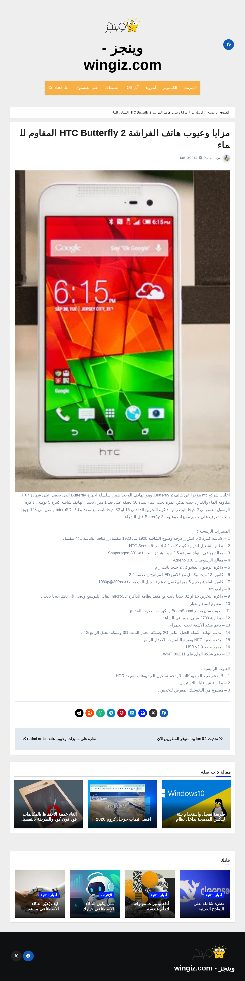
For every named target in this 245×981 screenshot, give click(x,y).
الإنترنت (190, 88)
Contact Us (58, 88)
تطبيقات (111, 88)
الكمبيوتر (170, 88)
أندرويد (150, 88)
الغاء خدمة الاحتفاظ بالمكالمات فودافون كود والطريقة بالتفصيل (49, 817)
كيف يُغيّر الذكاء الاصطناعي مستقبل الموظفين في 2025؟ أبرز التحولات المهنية (40, 911)
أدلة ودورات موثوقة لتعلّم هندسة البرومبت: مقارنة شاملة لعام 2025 (151, 911)
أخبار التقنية (214, 895)
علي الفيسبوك (87, 88)
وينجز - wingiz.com (204, 968)
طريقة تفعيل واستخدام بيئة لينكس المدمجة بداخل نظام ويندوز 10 (200, 819)
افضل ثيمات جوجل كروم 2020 (123, 819)
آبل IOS (132, 88)
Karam (209, 157)
